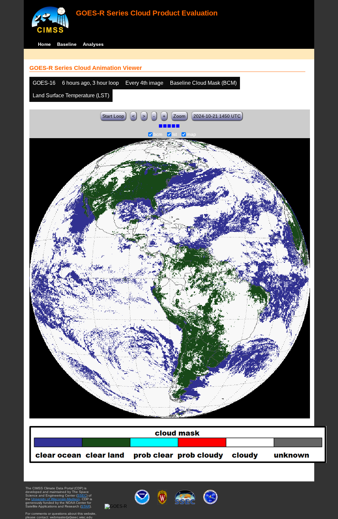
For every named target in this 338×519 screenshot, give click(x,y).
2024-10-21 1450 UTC (217, 116)
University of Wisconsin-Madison (55, 499)
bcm (157, 134)
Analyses (93, 44)
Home (44, 44)
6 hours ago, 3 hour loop (90, 83)
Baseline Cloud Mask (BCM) (203, 83)
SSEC (81, 495)
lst (174, 134)
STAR (85, 506)
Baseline (67, 44)
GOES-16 (44, 83)
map (191, 134)
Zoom (179, 116)
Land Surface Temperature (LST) (71, 95)
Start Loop (113, 116)
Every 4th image (144, 83)
